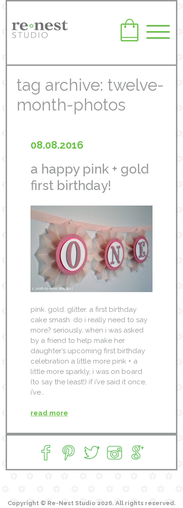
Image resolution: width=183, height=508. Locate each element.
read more (49, 413)
